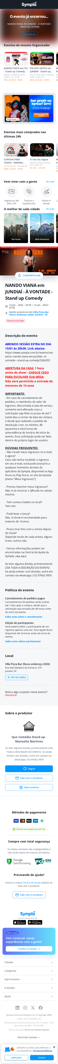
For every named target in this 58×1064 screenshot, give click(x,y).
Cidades (9, 962)
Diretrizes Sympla (27, 1037)
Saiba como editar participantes (23, 641)
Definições (16, 1057)
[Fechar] (54, 1047)
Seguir (31, 768)
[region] (29, 1053)
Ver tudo (50, 182)
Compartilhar (31, 275)
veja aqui (20, 556)
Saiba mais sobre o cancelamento (23, 616)
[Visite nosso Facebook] (41, 1008)
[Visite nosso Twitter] (33, 1008)
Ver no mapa (18, 677)
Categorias (10, 970)
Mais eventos (31, 787)
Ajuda (8, 996)
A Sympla (10, 987)
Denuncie (11, 695)
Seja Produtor (12, 979)
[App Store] (19, 922)
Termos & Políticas (42, 1050)
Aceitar (42, 1057)
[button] (9, 1050)
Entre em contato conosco (37, 1029)
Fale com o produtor (31, 778)
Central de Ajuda (31, 882)
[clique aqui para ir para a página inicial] (29, 4)
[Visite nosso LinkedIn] (17, 1008)
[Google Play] (35, 922)
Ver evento (29, 34)
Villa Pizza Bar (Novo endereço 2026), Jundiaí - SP (29, 313)
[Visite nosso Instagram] (25, 1008)
